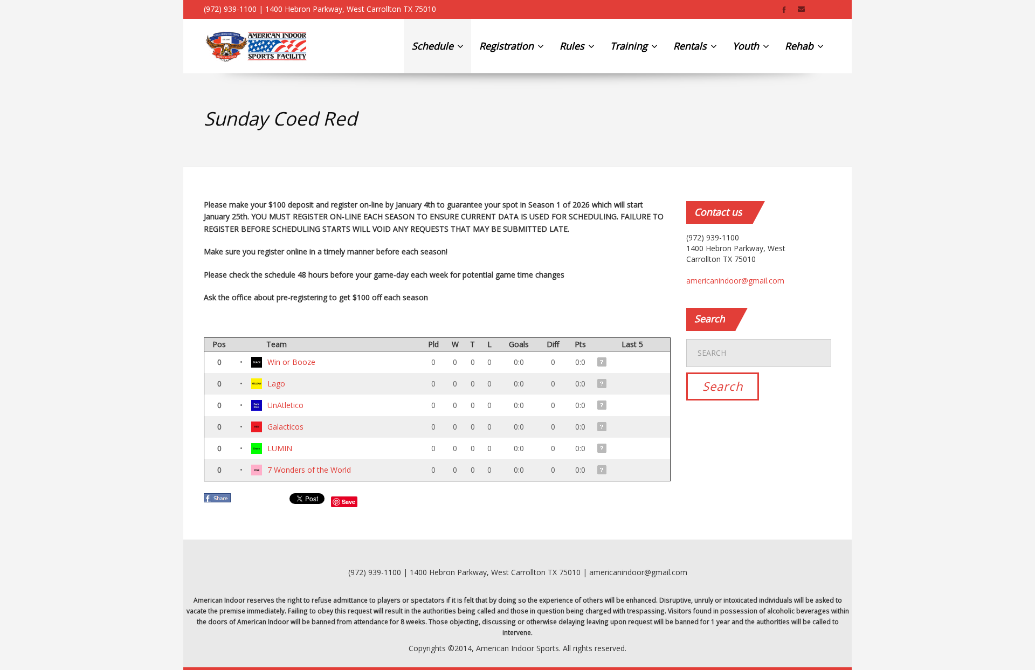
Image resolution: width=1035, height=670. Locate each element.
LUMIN (279, 448)
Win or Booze (291, 362)
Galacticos (285, 427)
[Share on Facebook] (218, 501)
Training (630, 45)
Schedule (434, 45)
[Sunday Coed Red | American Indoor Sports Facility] (256, 46)
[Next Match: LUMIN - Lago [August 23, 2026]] (602, 383)
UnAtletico (285, 405)
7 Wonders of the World (309, 470)
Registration (507, 45)
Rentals (691, 45)
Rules (573, 45)
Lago (276, 383)
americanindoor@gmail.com (735, 280)
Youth (747, 45)
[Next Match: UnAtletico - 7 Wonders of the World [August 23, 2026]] (602, 405)
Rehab (800, 45)
